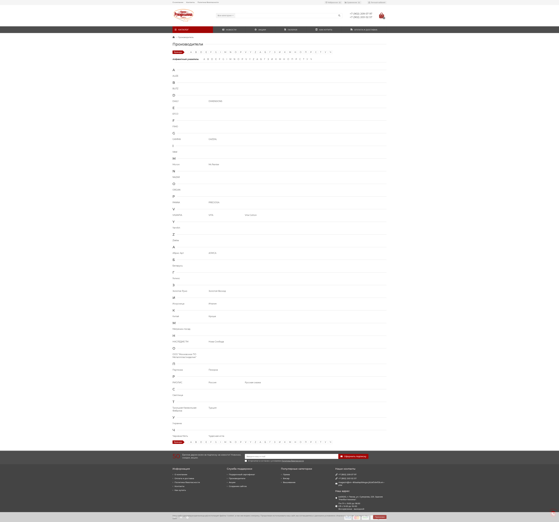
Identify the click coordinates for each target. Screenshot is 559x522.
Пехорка (213, 370)
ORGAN (176, 189)
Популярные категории (296, 468)
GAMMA (177, 139)
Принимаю (380, 517)
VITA (211, 215)
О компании (178, 2)
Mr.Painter (214, 164)
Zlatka (176, 240)
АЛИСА (212, 253)
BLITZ (175, 88)
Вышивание (289, 482)
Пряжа (286, 474)
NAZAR (176, 177)
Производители (237, 478)
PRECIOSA (214, 202)
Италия (212, 303)
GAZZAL (213, 139)
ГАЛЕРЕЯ (292, 30)
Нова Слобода (216, 341)
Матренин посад (181, 329)
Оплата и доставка (184, 478)
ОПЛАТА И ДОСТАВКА (365, 30)
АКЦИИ (262, 30)
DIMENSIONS (215, 101)
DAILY (176, 101)
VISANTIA (177, 215)
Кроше (212, 316)
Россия (212, 382)
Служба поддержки (239, 468)
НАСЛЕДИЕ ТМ (180, 341)
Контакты (190, 2)
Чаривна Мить (180, 436)
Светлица (178, 395)
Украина (177, 423)
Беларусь (178, 265)
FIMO (175, 126)
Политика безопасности (208, 2)
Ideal (175, 152)
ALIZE (175, 76)
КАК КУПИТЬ (325, 30)
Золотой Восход (217, 291)
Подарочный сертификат (242, 474)
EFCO (175, 114)
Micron (176, 164)
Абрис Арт (178, 253)
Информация (181, 468)
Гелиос (176, 278)
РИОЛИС (177, 382)
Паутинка (178, 370)
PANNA (176, 202)
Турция (212, 408)
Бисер (286, 478)
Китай (176, 316)
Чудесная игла (216, 436)
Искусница (178, 303)
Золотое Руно (180, 291)
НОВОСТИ (231, 30)
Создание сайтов (238, 486)
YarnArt (176, 227)
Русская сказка (253, 382)
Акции (232, 482)
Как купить (180, 490)
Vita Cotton (251, 215)
